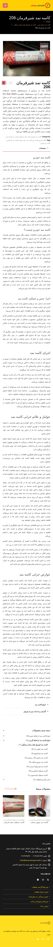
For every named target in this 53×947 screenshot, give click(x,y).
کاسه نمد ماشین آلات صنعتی (37, 757)
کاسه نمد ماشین (45, 143)
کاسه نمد (35, 140)
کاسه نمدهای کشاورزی (39, 771)
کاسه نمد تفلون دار (41, 749)
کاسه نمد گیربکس (12, 140)
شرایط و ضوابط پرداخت (39, 901)
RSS (48, 880)
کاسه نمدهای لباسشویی (39, 775)
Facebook (48, 939)
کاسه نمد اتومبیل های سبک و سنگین (30, 137)
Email (4, 83)
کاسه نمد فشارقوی (41, 753)
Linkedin (38, 939)
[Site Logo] (39, 5)
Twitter (43, 939)
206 (45, 140)
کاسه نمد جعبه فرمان (25, 140)
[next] (7, 83)
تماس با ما (44, 906)
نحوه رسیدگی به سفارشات (38, 896)
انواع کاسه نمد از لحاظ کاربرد (39, 740)
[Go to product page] (39, 806)
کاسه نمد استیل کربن (11, 137)
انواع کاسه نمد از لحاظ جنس (39, 736)
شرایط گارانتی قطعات (40, 887)
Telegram (38, 880)
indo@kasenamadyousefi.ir (31, 860)
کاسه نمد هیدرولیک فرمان (38, 766)
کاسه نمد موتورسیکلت (39, 762)
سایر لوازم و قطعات (43, 779)
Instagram (43, 880)
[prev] (11, 83)
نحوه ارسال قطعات (41, 892)
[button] (5, 5)
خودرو (41, 140)
